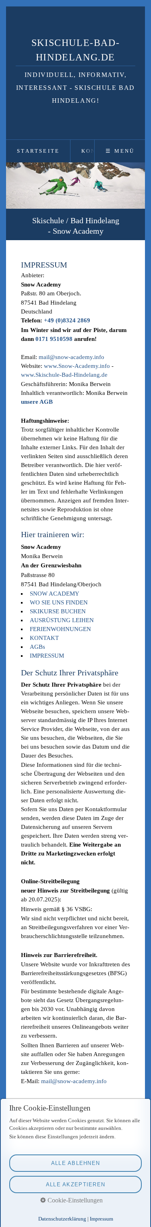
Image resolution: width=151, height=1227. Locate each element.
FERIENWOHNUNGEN (60, 629)
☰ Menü (119, 151)
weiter (134, 203)
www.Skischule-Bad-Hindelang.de (64, 374)
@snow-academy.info (77, 356)
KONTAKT (44, 638)
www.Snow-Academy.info (77, 365)
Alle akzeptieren (75, 1184)
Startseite (38, 151)
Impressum (101, 1219)
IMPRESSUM (47, 655)
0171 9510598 (53, 338)
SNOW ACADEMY (54, 593)
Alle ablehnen (75, 1163)
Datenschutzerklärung (62, 1219)
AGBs (37, 647)
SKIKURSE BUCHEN (58, 611)
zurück (17, 203)
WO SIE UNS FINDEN (59, 602)
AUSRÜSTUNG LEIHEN (62, 620)
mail (44, 356)
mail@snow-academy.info (74, 1081)
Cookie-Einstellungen (74, 1200)
